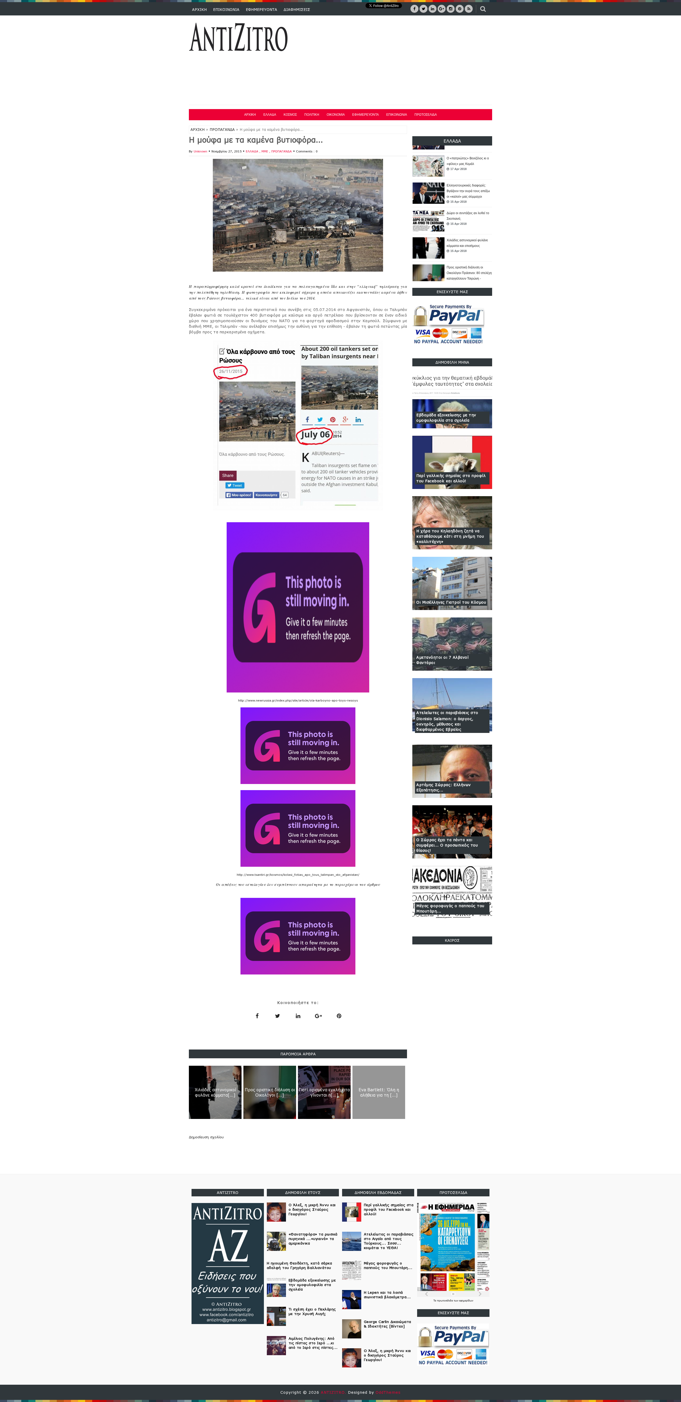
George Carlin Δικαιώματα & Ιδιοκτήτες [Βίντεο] (387, 1324)
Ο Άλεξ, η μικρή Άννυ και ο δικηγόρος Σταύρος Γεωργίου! (312, 1209)
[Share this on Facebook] (257, 1016)
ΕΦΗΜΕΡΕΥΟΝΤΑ (261, 9)
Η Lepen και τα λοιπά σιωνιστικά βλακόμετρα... (387, 1294)
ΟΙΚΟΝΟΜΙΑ (336, 115)
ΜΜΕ (265, 151)
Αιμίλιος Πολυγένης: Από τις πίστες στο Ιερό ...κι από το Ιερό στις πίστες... (313, 1343)
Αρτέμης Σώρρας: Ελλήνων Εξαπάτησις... (443, 787)
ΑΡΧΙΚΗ (199, 9)
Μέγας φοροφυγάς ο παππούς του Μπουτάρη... (450, 908)
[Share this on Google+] (318, 1016)
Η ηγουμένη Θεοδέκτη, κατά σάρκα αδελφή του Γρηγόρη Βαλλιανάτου (299, 1265)
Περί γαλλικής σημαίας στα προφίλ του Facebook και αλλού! (450, 478)
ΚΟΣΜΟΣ (290, 115)
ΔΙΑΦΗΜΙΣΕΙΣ (297, 9)
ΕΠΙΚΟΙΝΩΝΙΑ (226, 9)
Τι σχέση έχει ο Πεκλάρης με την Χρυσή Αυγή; (312, 1311)
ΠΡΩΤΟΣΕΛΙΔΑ (425, 115)
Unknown (200, 151)
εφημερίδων (466, 1300)
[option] (452, 166)
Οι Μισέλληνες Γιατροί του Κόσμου (451, 602)
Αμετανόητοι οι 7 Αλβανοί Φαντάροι (442, 660)
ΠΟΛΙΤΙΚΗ (311, 115)
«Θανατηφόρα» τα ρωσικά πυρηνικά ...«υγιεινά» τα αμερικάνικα (313, 1238)
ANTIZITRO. (334, 1392)
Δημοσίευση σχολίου (206, 1137)
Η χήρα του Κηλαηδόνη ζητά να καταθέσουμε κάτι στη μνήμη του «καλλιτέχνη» (450, 536)
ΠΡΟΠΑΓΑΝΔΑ (222, 129)
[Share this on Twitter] (277, 1016)
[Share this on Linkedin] (298, 1016)
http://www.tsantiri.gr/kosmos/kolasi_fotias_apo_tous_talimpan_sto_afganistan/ (298, 874)
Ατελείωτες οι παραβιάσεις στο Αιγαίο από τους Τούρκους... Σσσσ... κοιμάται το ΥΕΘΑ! (389, 1241)
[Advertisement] (396, 61)
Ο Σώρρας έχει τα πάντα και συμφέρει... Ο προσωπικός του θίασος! (447, 845)
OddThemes (388, 1392)
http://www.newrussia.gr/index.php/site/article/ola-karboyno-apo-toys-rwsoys (298, 700)
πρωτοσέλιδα (445, 1300)
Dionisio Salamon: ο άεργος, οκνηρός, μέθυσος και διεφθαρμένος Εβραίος (445, 724)
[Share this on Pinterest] (339, 1016)
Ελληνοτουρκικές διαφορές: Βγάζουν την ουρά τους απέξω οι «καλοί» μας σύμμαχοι (468, 163)
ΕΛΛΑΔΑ (269, 115)
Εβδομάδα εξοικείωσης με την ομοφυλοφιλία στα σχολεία (446, 417)
